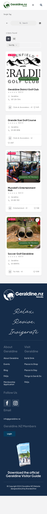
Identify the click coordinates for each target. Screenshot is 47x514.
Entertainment (18, 208)
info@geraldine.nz (12, 419)
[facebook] (7, 403)
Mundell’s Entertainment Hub (21, 189)
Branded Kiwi (31, 488)
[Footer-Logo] (23, 290)
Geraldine (14, 96)
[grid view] (8, 38)
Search (25, 23)
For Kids (16, 272)
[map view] (14, 38)
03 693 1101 (15, 200)
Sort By (11, 45)
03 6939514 (15, 264)
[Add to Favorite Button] (37, 56)
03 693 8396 (15, 130)
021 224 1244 (15, 99)
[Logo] (15, 2)
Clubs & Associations (21, 107)
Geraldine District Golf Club (23, 89)
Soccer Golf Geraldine (21, 253)
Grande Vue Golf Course (22, 120)
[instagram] (15, 403)
